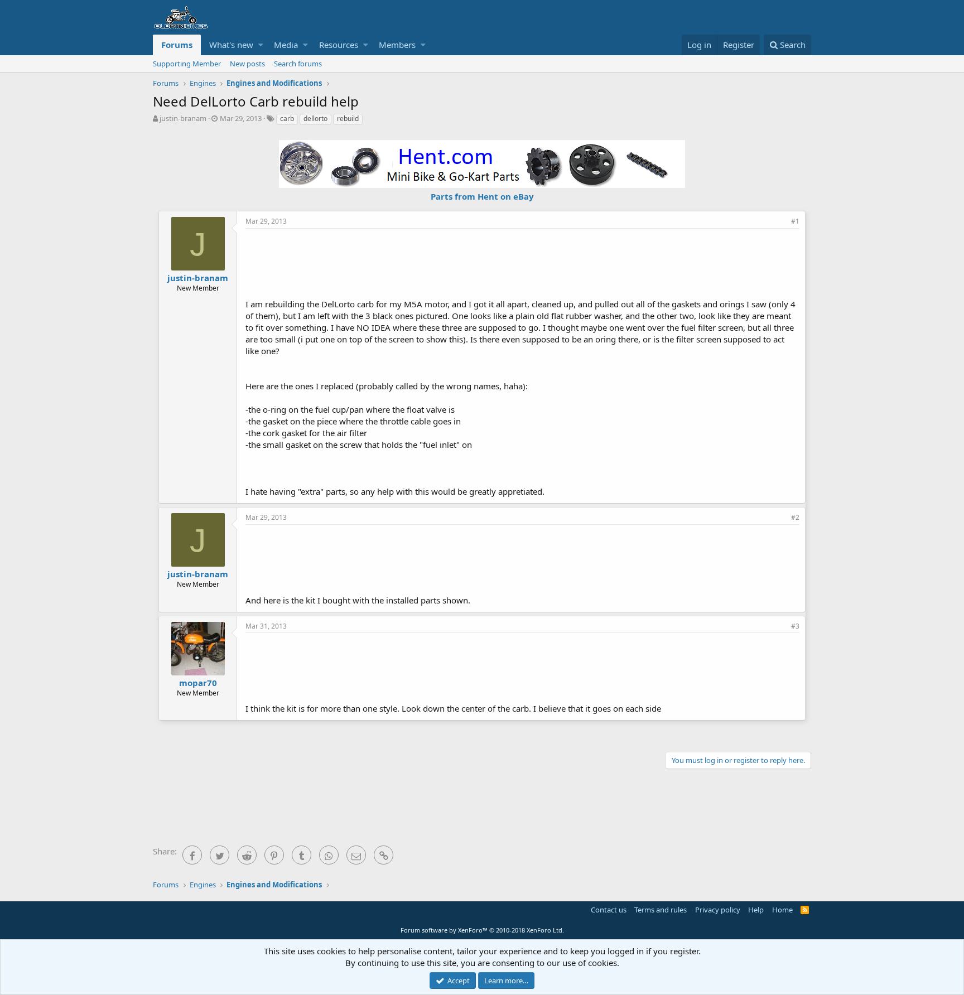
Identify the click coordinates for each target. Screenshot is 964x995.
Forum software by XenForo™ (482, 930)
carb (287, 118)
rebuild (348, 118)
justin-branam (183, 118)
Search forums (298, 64)
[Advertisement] (523, 262)
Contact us (608, 910)
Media (286, 44)
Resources (338, 44)
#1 (795, 221)
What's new (231, 44)
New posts (247, 64)
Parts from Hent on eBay (482, 196)
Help (756, 910)
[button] (261, 45)
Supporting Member (187, 64)
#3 (795, 626)
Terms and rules (660, 910)
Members (397, 44)
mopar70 (198, 682)
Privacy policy (717, 910)
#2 (795, 517)
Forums (176, 44)
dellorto (315, 118)
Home (782, 910)
